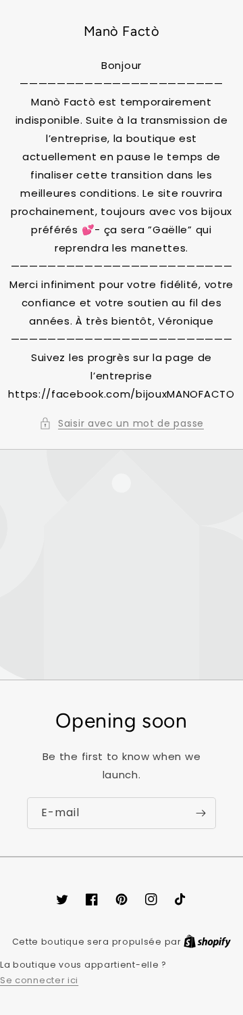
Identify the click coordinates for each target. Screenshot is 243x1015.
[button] (121, 423)
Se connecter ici (39, 980)
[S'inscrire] (200, 813)
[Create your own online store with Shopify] (207, 941)
